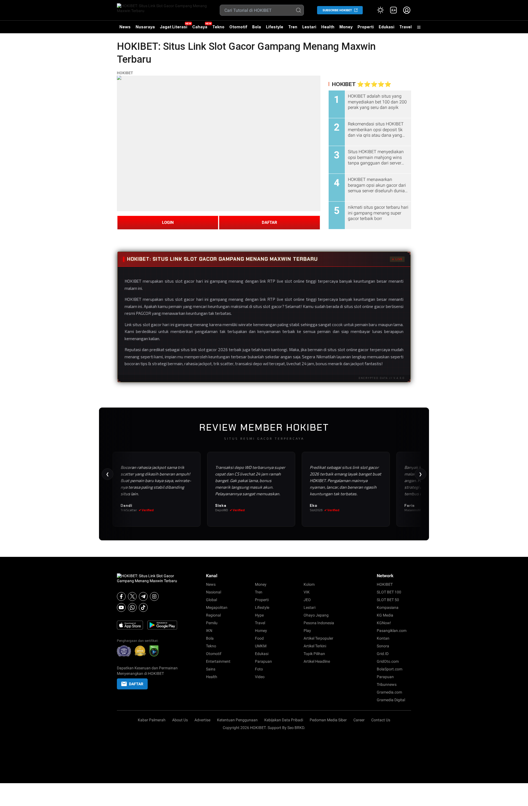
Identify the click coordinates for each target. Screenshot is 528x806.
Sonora (383, 646)
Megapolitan (216, 607)
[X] (132, 596)
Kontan (383, 638)
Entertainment (218, 661)
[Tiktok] (143, 607)
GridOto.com (388, 661)
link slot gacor (204, 349)
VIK (307, 592)
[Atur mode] (380, 10)
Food (259, 638)
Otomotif (238, 26)
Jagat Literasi (173, 26)
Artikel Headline (317, 661)
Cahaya (199, 26)
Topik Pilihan (314, 653)
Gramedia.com (389, 692)
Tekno (218, 26)
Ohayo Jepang (316, 615)
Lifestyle (274, 26)
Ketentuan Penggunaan (237, 720)
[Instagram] (154, 596)
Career (359, 720)
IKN (209, 630)
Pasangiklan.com (391, 630)
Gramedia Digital (391, 700)
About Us (180, 720)
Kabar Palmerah (152, 720)
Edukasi (386, 26)
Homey (261, 630)
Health (327, 26)
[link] (393, 10)
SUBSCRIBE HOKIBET (337, 10)
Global (211, 600)
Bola (256, 26)
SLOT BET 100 (389, 592)
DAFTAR (269, 222)
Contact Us (380, 720)
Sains (210, 669)
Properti (366, 26)
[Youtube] (121, 607)
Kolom (309, 584)
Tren (292, 26)
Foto (259, 669)
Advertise (202, 720)
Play (307, 630)
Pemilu (212, 623)
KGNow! (384, 623)
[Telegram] (143, 596)
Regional (213, 615)
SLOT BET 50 (388, 600)
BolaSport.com (389, 669)
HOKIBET (125, 73)
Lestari (309, 28)
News (125, 26)
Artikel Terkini (315, 646)
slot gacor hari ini (158, 324)
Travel (405, 26)
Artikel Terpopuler (318, 638)
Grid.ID (383, 653)
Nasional (213, 592)
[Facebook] (121, 596)
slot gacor (185, 299)
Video (260, 677)
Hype (259, 615)
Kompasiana (387, 607)
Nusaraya (145, 26)
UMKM (260, 646)
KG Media (385, 615)
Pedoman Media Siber (328, 720)
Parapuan (263, 661)
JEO (307, 600)
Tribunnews (387, 684)
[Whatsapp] (132, 607)
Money (346, 26)
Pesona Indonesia (319, 623)
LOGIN (168, 222)
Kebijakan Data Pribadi (283, 720)
